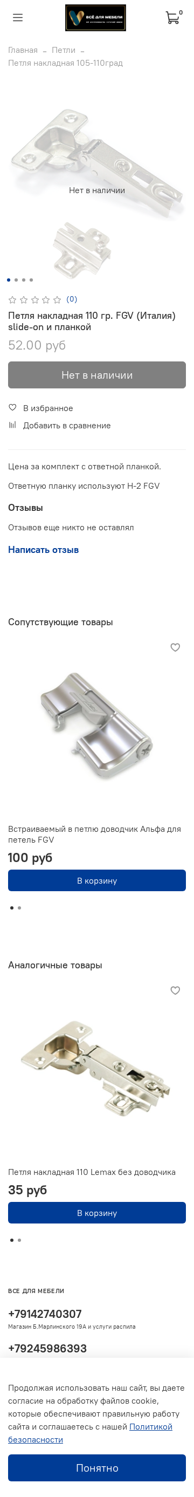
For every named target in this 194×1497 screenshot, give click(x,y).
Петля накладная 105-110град (65, 62)
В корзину (97, 880)
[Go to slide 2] (16, 280)
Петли (63, 49)
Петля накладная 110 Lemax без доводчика (92, 1171)
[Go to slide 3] (23, 280)
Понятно (97, 1467)
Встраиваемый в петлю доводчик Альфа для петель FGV (94, 834)
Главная (23, 49)
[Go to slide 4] (31, 280)
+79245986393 (47, 1348)
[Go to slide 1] (8, 280)
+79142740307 (44, 1314)
